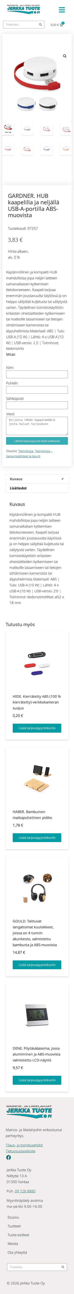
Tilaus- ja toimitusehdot (24, 1145)
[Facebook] (8, 1157)
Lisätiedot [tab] (18, 488)
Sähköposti (15, 398)
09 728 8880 (25, 1191)
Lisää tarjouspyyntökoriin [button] (37, 728)
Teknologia (25, 451)
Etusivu (13, 1217)
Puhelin (12, 383)
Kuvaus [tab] (16, 479)
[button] (64, 56)
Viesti (10, 413)
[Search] (40, 24)
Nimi (9, 367)
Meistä (13, 1243)
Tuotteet (14, 1226)
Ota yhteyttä (17, 1252)
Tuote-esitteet (18, 1234)
